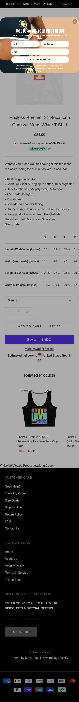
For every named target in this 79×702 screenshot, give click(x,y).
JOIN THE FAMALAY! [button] (40, 59)
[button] (75, 21)
